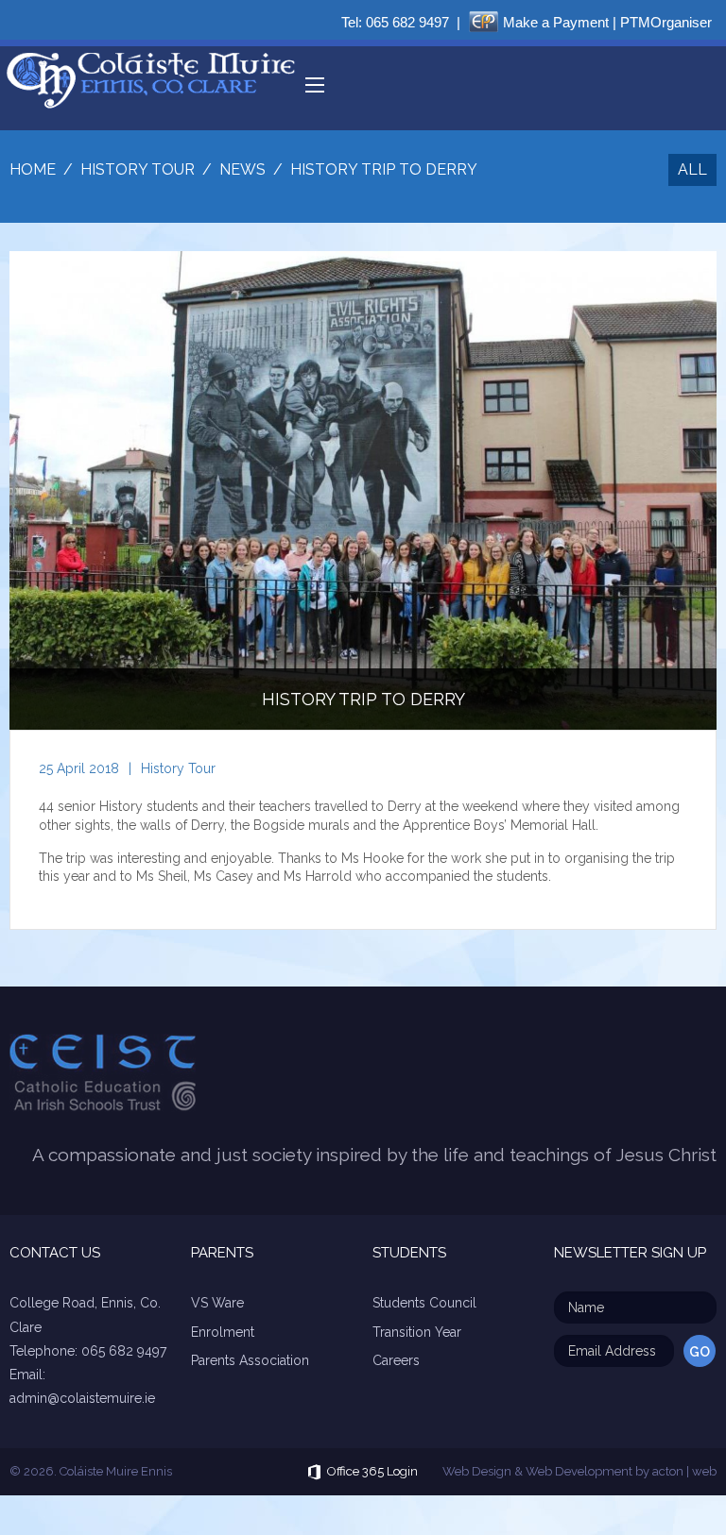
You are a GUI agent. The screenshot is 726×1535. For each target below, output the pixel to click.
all (692, 169)
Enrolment (222, 1332)
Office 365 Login (372, 1471)
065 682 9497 (407, 22)
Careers (396, 1360)
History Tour (178, 768)
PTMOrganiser (666, 22)
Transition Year (416, 1332)
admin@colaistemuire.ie (82, 1398)
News (242, 169)
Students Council (424, 1302)
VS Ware (217, 1302)
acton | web (684, 1471)
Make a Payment (556, 22)
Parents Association (250, 1360)
